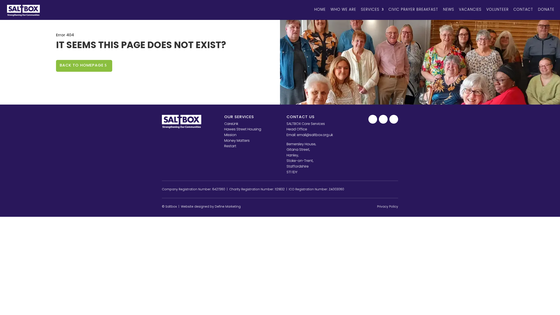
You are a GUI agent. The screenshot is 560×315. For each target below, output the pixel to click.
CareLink (231, 123)
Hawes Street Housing (242, 129)
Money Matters (237, 140)
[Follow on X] (383, 119)
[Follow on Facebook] (372, 119)
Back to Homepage (81, 65)
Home (320, 9)
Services (370, 9)
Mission (230, 134)
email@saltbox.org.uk (315, 134)
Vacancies (470, 9)
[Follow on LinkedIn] (393, 119)
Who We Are (343, 9)
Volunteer (497, 9)
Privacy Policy (387, 206)
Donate (546, 9)
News (448, 9)
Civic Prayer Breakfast (413, 9)
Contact (523, 9)
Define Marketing (228, 206)
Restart (230, 146)
